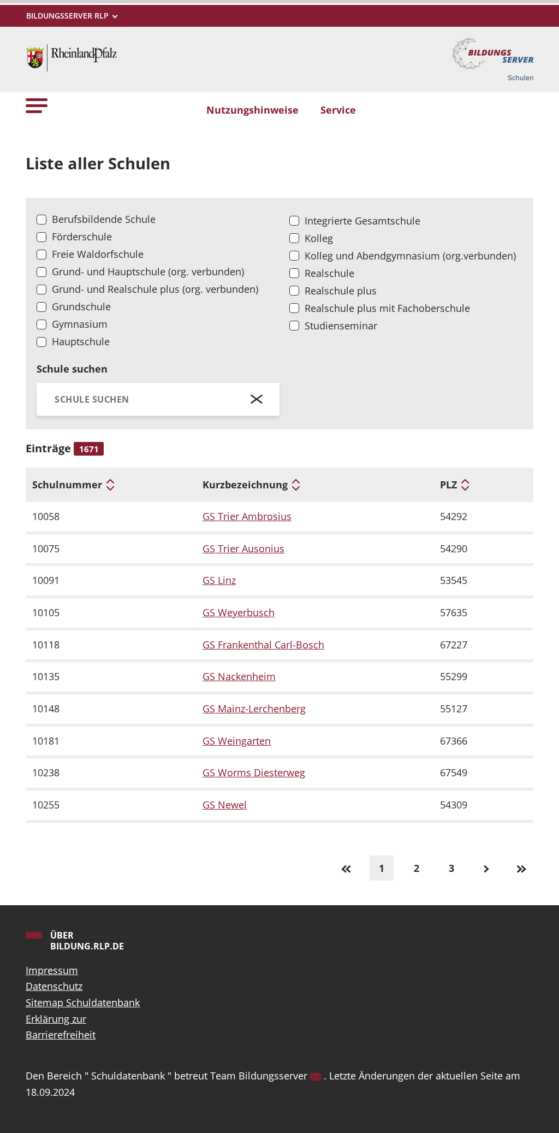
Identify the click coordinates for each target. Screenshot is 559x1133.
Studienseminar (341, 325)
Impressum (52, 970)
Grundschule (81, 306)
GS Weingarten (237, 740)
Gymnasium (80, 324)
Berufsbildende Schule (104, 219)
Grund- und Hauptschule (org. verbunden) (148, 271)
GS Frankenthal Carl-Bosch (263, 644)
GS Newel (225, 804)
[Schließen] (257, 399)
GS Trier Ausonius (243, 548)
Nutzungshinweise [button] (252, 109)
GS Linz (219, 580)
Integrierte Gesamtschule (362, 220)
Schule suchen (72, 368)
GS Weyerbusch (239, 612)
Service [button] (338, 109)
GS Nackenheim (239, 676)
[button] (36, 105)
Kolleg (319, 238)
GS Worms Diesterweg (254, 772)
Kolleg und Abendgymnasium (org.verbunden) (410, 255)
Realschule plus (341, 290)
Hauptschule (81, 341)
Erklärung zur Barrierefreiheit (61, 1027)
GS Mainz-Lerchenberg (254, 708)
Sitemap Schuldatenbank (83, 1002)
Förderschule (82, 236)
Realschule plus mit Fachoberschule (387, 308)
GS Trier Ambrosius (247, 516)
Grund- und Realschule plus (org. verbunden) (155, 289)
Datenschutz (54, 986)
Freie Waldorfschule (98, 254)
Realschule (329, 273)
